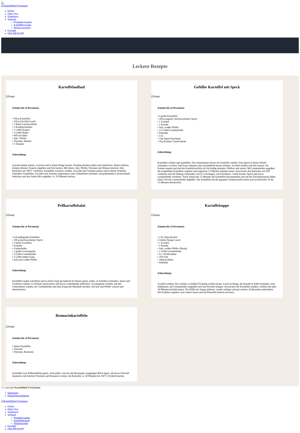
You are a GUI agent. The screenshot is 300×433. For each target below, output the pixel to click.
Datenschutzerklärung (18, 395)
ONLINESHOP (16, 33)
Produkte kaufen (23, 22)
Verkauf (12, 19)
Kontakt (12, 30)
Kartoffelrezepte (22, 25)
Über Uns (13, 14)
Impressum (13, 393)
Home (11, 11)
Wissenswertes (22, 28)
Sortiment (13, 16)
